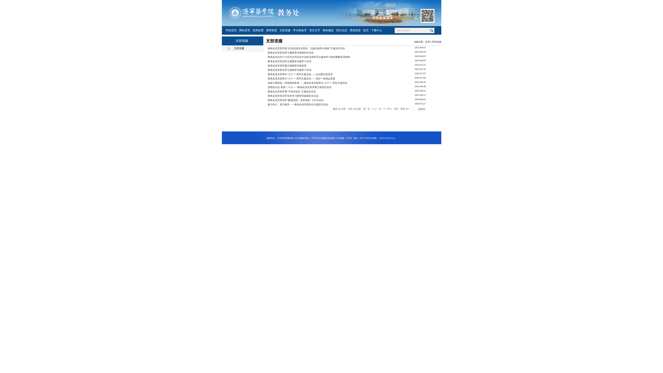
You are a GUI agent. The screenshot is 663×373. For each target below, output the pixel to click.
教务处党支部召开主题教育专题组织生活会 (291, 52)
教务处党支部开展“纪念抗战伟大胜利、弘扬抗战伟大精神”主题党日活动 (306, 48)
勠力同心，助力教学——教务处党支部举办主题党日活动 (298, 104)
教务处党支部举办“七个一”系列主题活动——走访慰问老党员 (300, 74)
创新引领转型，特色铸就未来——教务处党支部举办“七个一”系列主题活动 (307, 83)
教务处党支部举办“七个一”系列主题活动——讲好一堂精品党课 (301, 78)
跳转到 (422, 109)
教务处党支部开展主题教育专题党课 (287, 65)
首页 (427, 42)
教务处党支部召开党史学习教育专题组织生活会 (293, 96)
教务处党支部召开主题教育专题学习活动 (289, 61)
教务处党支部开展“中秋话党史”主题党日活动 (292, 91)
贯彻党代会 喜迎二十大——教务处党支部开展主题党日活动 (299, 87)
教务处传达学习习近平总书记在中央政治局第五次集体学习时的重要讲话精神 (309, 57)
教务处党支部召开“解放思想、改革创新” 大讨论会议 (296, 100)
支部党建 (436, 42)
